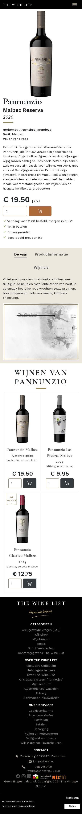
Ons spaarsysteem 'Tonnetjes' (41, 679)
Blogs (41, 644)
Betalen (41, 724)
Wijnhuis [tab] (41, 267)
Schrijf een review (41, 648)
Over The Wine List (41, 675)
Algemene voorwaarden (41, 688)
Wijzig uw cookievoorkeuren (41, 743)
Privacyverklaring (41, 715)
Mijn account (41, 684)
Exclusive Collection (41, 665)
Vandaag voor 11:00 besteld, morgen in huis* (40, 221)
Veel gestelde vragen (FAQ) (41, 630)
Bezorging (41, 729)
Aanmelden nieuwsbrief (41, 698)
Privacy (41, 693)
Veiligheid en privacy (41, 738)
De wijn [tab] (20, 254)
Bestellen (41, 720)
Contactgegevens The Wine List (41, 653)
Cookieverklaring (41, 710)
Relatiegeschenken (41, 670)
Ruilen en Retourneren (41, 733)
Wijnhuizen (41, 639)
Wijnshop (41, 634)
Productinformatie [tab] (51, 254)
